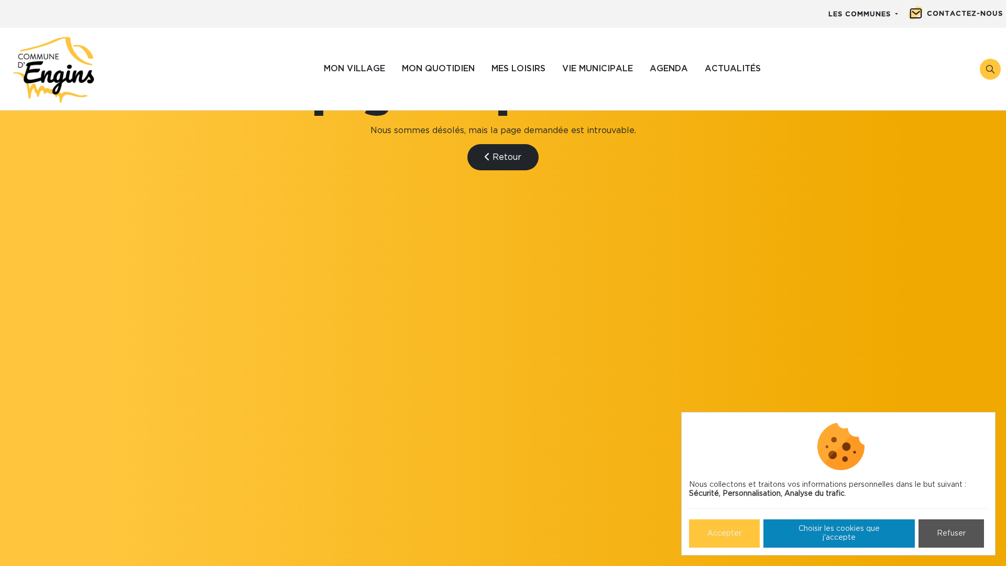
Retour (505, 157)
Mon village (354, 68)
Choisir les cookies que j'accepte (839, 533)
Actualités (733, 68)
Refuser (951, 533)
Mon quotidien (438, 68)
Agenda (669, 68)
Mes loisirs (518, 68)
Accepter (724, 533)
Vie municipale (597, 68)
